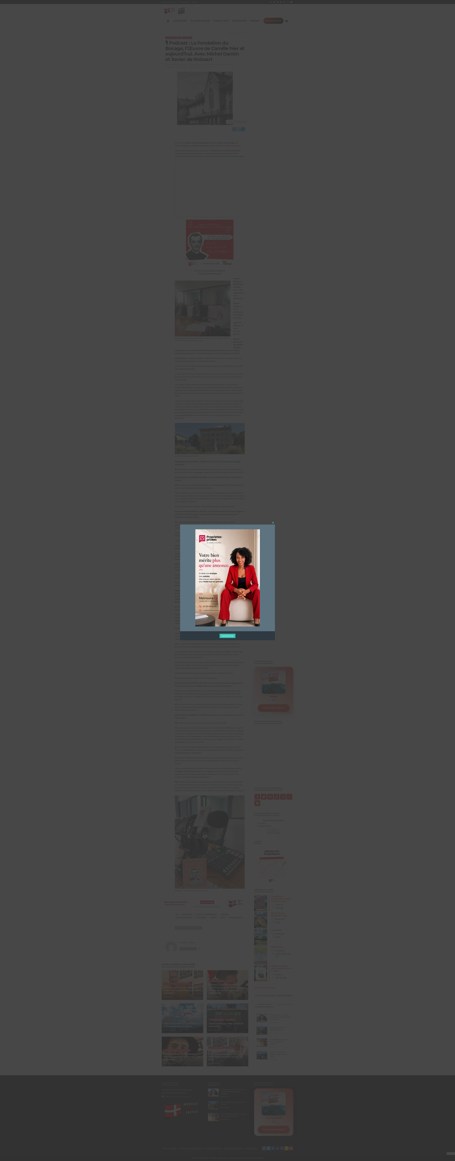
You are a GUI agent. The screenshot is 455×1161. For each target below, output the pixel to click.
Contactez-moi (227, 636)
